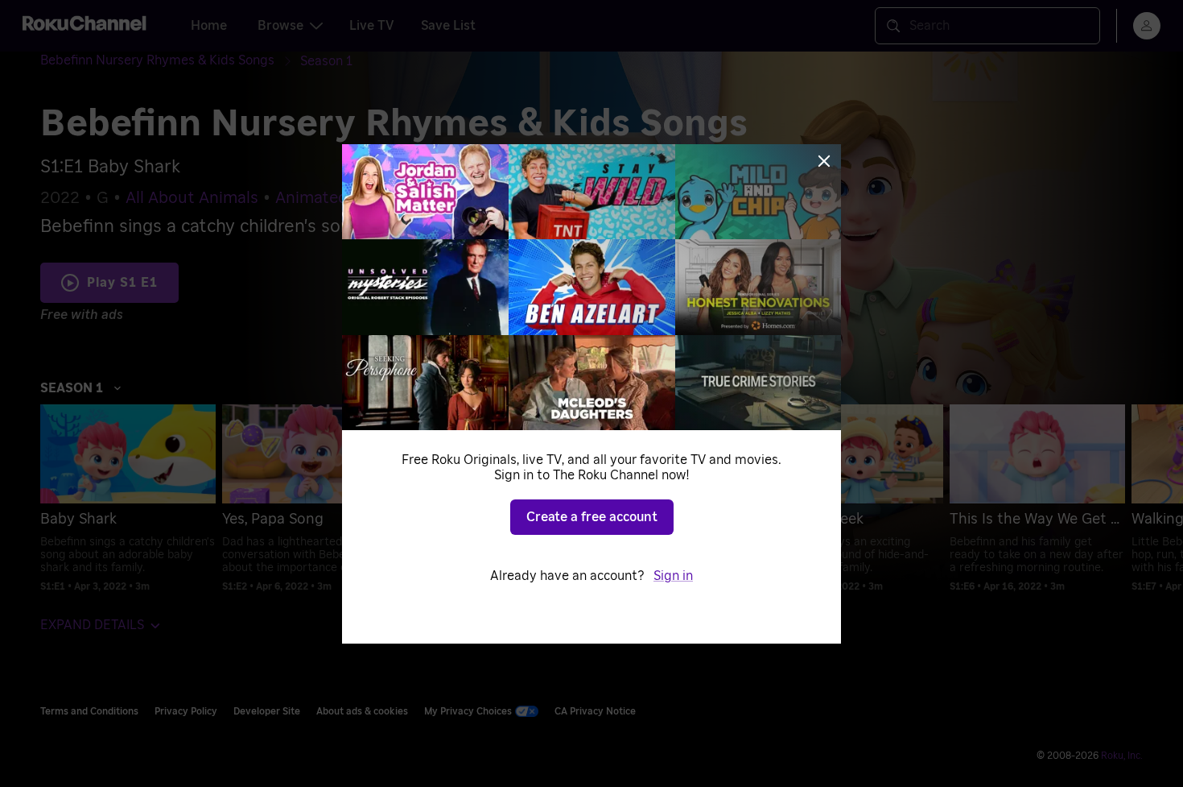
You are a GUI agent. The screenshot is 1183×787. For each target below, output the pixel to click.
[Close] (824, 161)
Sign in (673, 576)
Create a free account (591, 517)
